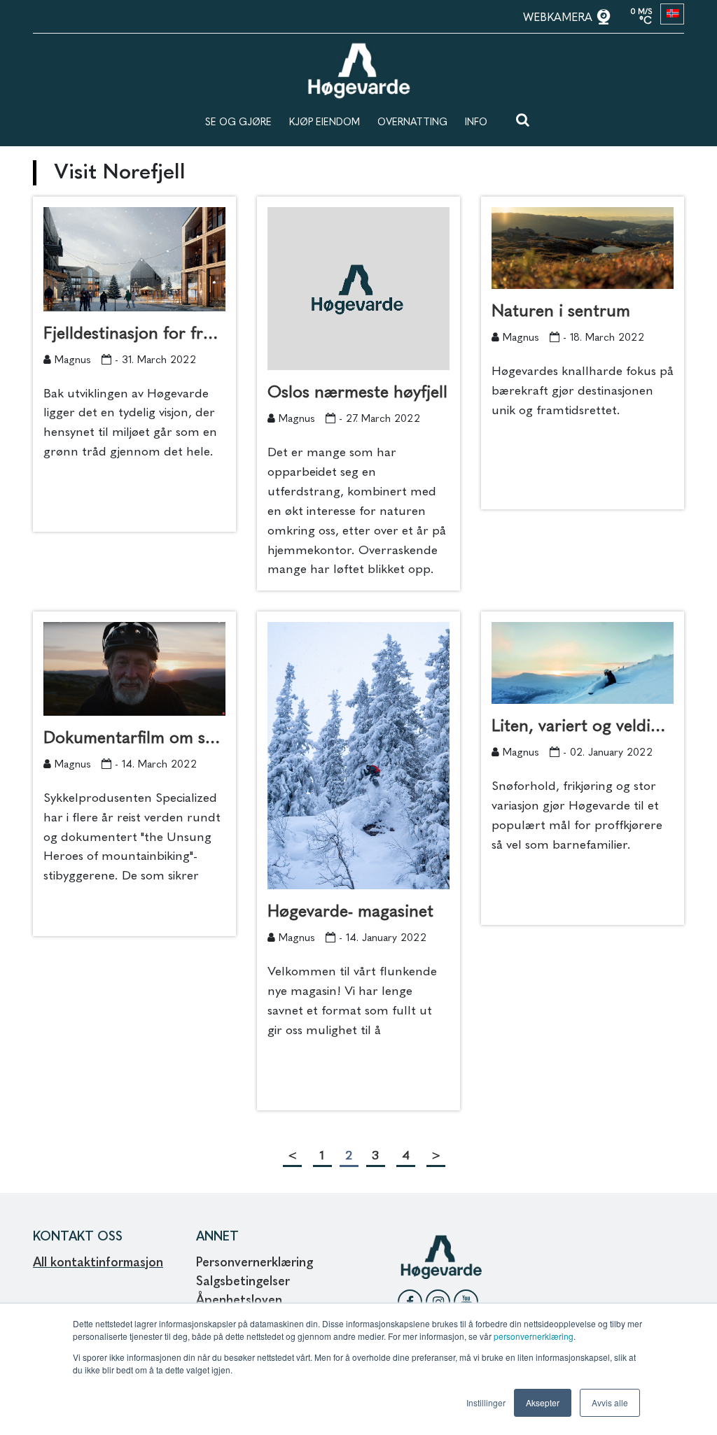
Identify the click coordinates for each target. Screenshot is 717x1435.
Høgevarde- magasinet (350, 912)
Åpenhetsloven (241, 1300)
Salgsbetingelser (243, 1281)
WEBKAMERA (559, 18)
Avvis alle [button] (610, 1402)
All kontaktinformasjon (98, 1263)
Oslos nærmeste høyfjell (357, 393)
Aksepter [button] (542, 1402)
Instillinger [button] (486, 1402)
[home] (358, 49)
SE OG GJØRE (238, 122)
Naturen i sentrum (561, 312)
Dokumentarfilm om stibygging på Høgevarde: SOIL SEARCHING (134, 738)
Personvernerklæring (254, 1263)
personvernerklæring (533, 1336)
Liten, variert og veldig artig (583, 727)
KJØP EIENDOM (324, 122)
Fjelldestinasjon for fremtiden (134, 334)
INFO (476, 122)
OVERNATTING (412, 122)
